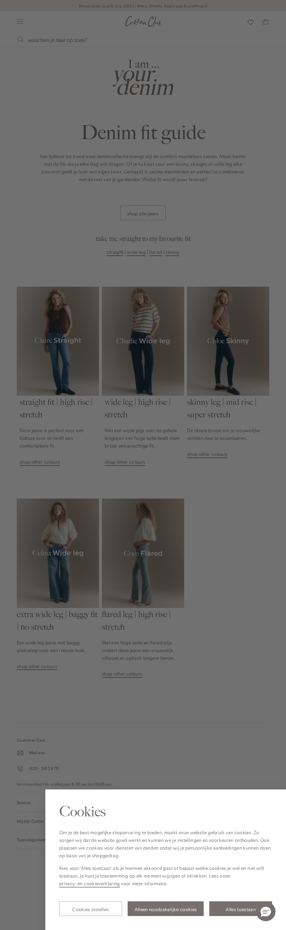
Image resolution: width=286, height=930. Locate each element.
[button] (266, 911)
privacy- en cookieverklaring (89, 883)
